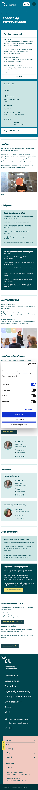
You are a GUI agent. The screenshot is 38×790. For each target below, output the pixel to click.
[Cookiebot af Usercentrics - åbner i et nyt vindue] (28, 364)
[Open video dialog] (19, 183)
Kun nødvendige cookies (19, 424)
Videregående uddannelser (18, 696)
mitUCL (8, 712)
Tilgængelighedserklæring (17, 691)
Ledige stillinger (12, 681)
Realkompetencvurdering (13, 590)
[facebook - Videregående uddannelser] (6, 720)
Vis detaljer (28, 409)
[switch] (33, 390)
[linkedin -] (6, 729)
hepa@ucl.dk (21, 453)
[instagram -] (10, 729)
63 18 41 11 (20, 516)
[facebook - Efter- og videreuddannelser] (6, 724)
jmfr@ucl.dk (20, 518)
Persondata (10, 686)
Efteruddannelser (22, 12)
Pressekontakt (11, 675)
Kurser (8, 707)
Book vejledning (20, 456)
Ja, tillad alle (19, 414)
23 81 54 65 (20, 450)
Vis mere (19, 77)
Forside (3, 12)
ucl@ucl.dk (9, 770)
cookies (25, 373)
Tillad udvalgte (19, 419)
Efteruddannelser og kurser (11, 12)
